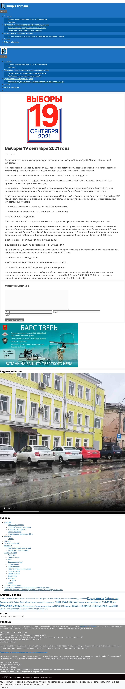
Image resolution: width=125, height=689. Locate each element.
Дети (10, 602)
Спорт (10, 583)
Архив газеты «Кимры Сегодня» (18, 33)
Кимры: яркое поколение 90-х (20, 534)
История (7, 541)
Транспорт (14, 609)
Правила (66, 606)
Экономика (12, 576)
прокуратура (43, 608)
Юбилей (30, 608)
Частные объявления (12, 585)
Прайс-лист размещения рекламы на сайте (25, 31)
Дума (28, 602)
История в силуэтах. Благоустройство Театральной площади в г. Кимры (36, 36)
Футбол (24, 608)
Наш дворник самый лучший (19, 548)
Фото (14, 580)
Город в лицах (14, 557)
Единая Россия (36, 602)
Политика (12, 555)
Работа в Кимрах (11, 42)
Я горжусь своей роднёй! (18, 550)
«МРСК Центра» (6, 599)
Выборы (51, 599)
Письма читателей (11, 543)
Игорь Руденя (62, 601)
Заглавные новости (16, 525)
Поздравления (14, 567)
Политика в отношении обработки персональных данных (27, 588)
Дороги (23, 602)
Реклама (7, 536)
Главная (83, 599)
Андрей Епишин (19, 599)
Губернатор (111, 598)
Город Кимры (95, 598)
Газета (67, 599)
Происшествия (14, 571)
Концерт (97, 602)
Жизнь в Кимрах (10, 553)
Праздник (75, 606)
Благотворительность (32, 599)
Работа (11, 539)
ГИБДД (57, 599)
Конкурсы (8, 546)
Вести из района (14, 532)
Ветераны (43, 599)
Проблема (86, 605)
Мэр (114, 602)
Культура (11, 578)
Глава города (74, 599)
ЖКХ (10, 560)
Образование (13, 564)
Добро (16, 602)
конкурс (36, 609)
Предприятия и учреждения (19, 569)
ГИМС (62, 599)
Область (18, 605)
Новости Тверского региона (19, 527)
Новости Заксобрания (17, 529)
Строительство (14, 574)
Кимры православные (86, 602)
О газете (8, 16)
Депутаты (4, 602)
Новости (7, 522)
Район (110, 606)
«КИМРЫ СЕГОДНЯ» (88, 626)
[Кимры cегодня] (14, 8)
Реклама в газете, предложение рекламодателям (26, 25)
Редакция (11, 22)
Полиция (58, 606)
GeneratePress (46, 677)
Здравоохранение (15, 562)
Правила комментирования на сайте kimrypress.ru (27, 19)
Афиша (7, 39)
